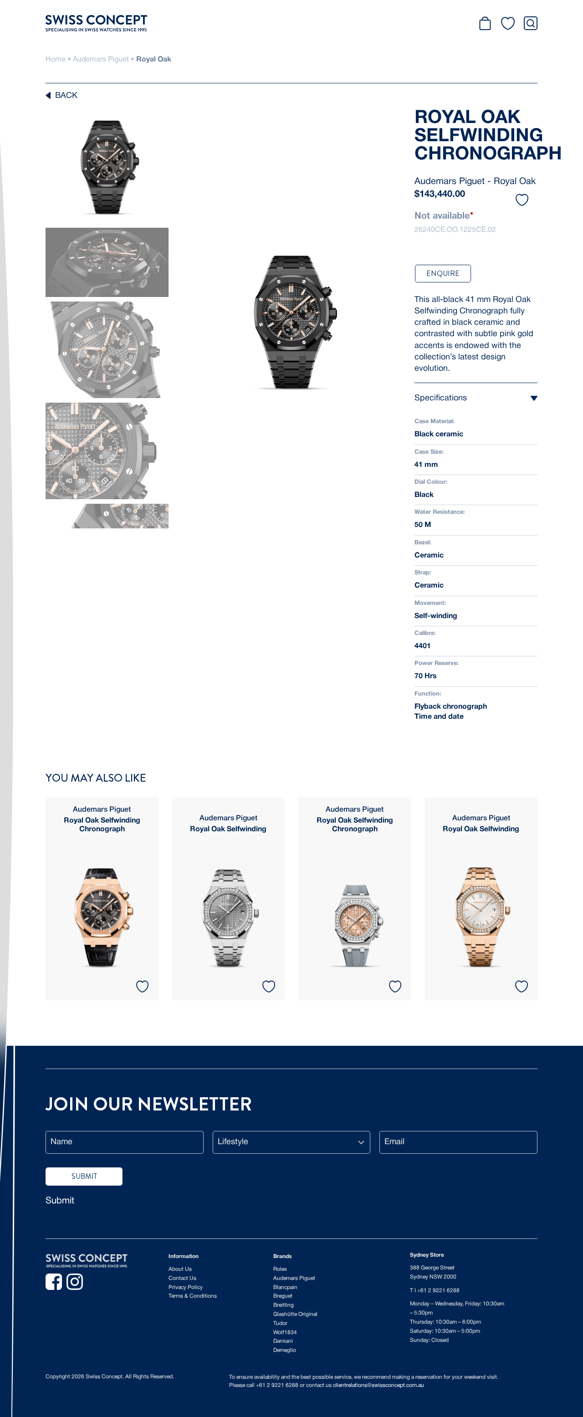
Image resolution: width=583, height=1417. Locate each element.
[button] (522, 201)
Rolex (280, 1269)
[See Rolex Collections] (412, 23)
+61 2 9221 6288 (438, 1290)
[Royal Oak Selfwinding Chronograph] (102, 898)
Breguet (282, 1296)
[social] (54, 1282)
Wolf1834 (285, 1332)
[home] (87, 1261)
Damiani (283, 1341)
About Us (180, 1269)
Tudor (280, 1323)
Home (56, 59)
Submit (60, 1201)
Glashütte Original (295, 1314)
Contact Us (182, 1278)
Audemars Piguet (101, 59)
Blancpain (285, 1287)
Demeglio (284, 1350)
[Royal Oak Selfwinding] (228, 898)
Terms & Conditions (193, 1296)
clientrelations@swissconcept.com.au (378, 1385)
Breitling (283, 1305)
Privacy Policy (186, 1287)
